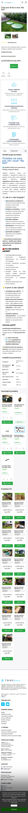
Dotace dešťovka (6, 718)
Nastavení (14, 805)
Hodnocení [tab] (14, 151)
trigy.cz (3, 696)
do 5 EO (18, 366)
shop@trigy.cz (6, 768)
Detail (21, 422)
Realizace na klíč (6, 714)
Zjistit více (14, 66)
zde (16, 802)
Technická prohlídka (7, 716)
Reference (4, 721)
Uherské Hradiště (7, 788)
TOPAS (18, 369)
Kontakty (3, 723)
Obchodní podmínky (7, 733)
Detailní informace (6, 52)
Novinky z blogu (5, 720)
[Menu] (2, 2)
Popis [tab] (5, 151)
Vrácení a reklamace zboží (9, 732)
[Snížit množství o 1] (4, 418)
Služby (3, 712)
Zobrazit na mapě (7, 779)
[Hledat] (22, 2)
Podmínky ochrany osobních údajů (11, 735)
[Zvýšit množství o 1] (11, 418)
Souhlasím (14, 809)
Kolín (4, 789)
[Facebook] (3, 704)
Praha (4, 786)
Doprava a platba (6, 730)
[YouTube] (7, 704)
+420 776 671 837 (7, 767)
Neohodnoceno (12, 42)
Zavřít (24, 78)
